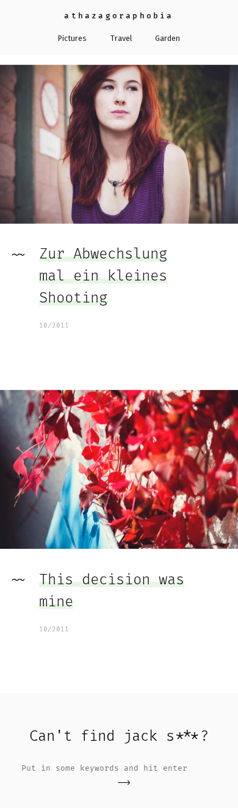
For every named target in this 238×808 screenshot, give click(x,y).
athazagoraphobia (118, 15)
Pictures (72, 38)
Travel (121, 38)
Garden (167, 38)
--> (124, 782)
